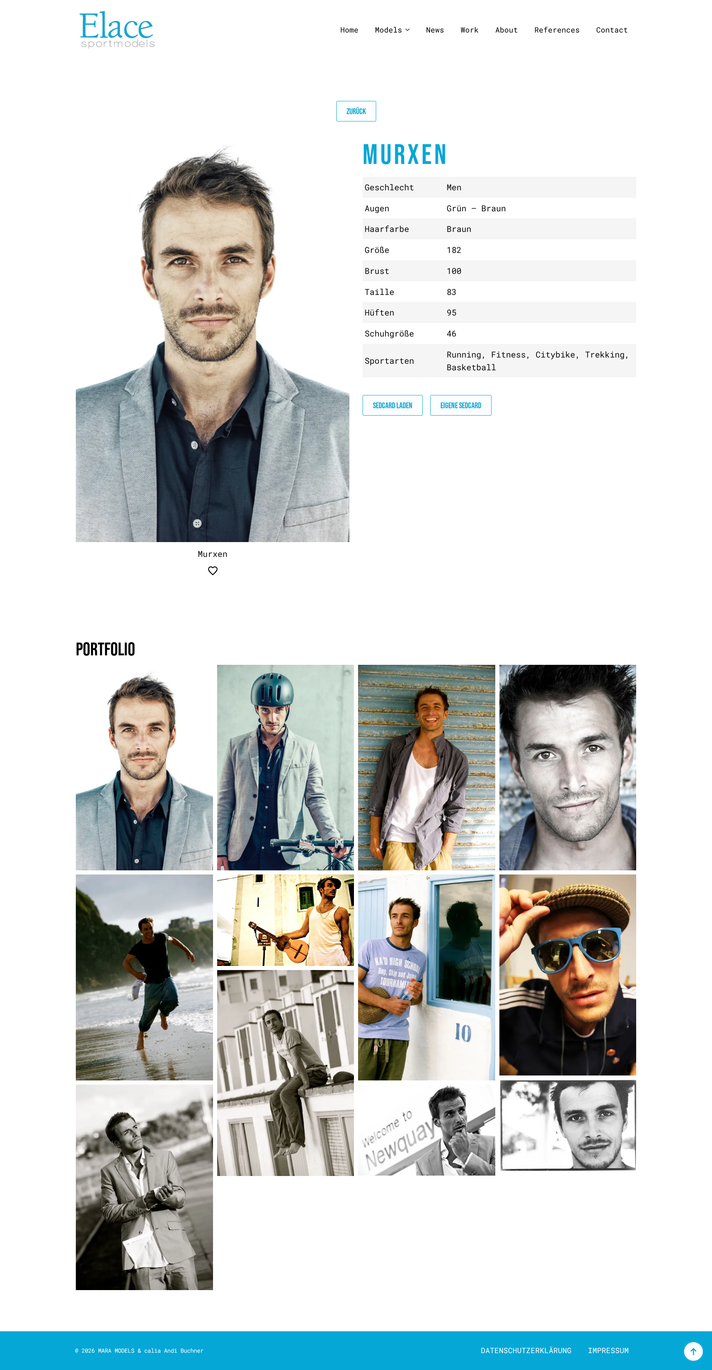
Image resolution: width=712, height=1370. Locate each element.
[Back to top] (693, 1351)
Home (349, 30)
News (435, 30)
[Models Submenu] (410, 30)
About (506, 30)
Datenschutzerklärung (526, 1350)
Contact (612, 30)
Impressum (608, 1350)
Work (470, 30)
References (557, 30)
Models (388, 30)
